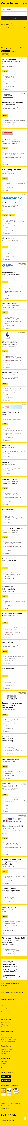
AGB (19, 1106)
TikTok (3, 1068)
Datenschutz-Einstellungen (8, 1106)
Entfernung (5, 54)
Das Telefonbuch (5, 1051)
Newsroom (4, 1035)
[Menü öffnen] (26, 3)
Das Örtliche (4, 1053)
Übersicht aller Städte (7, 1027)
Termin (12, 215)
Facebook (3, 1063)
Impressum (4, 1103)
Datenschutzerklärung (15, 1103)
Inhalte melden (5, 1108)
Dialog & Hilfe (6, 1019)
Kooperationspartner (7, 1049)
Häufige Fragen (5, 1025)
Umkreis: (5, 24)
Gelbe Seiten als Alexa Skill (8, 1041)
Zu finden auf (5, 1058)
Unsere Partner (6, 1046)
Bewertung (14, 51)
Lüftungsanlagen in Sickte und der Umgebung (10, 984)
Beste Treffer (5, 51)
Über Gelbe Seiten (7, 1032)
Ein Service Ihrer (7, 1119)
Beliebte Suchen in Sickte (7, 999)
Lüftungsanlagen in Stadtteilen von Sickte (12, 992)
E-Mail (5, 71)
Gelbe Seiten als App (6, 1037)
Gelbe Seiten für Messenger (8, 1039)
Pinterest (3, 1066)
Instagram (4, 1061)
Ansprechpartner (5, 1023)
